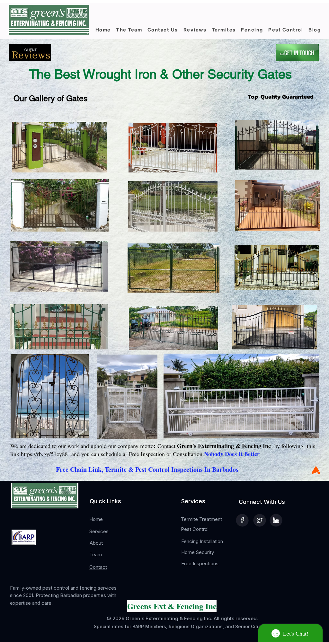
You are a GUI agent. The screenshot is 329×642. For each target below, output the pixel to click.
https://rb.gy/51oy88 (44, 454)
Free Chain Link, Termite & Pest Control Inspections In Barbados (147, 469)
